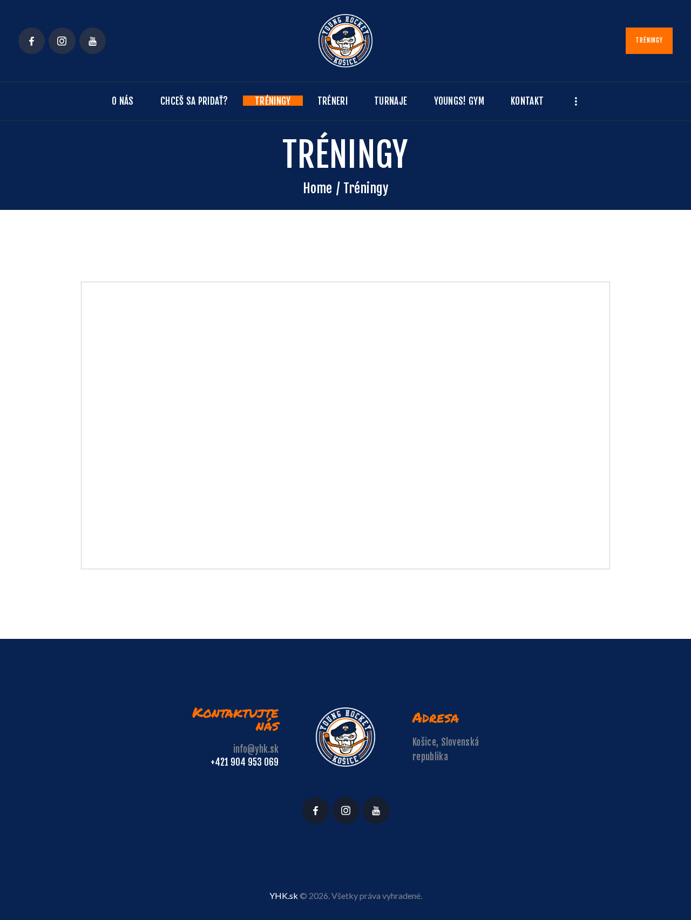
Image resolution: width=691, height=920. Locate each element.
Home (317, 188)
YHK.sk (283, 895)
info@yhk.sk (256, 749)
